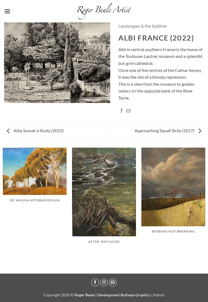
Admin (159, 295)
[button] (7, 11)
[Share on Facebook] (121, 110)
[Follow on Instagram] (104, 282)
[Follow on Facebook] (95, 282)
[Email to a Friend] (128, 110)
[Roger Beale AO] (104, 11)
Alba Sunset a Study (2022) (38, 130)
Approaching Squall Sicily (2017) (165, 130)
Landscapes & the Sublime (142, 25)
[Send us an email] (113, 282)
